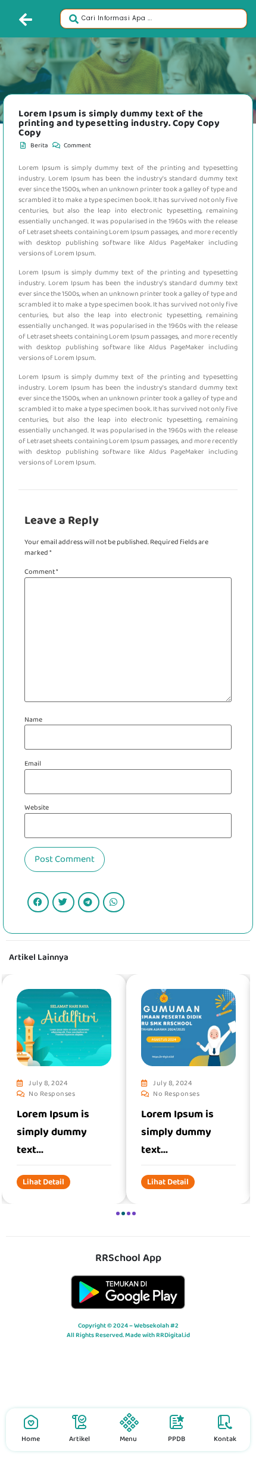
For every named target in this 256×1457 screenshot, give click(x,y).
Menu (128, 1439)
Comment (41, 572)
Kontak (225, 1439)
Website (36, 807)
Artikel (79, 1439)
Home (30, 1439)
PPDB (176, 1439)
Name (33, 719)
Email (32, 763)
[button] (38, 902)
